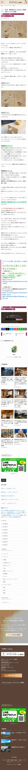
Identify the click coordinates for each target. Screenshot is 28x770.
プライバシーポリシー (17, 761)
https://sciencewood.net (10, 670)
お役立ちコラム (6, 14)
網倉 (4, 593)
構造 (2, 16)
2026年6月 (5, 530)
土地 (4, 568)
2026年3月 (5, 539)
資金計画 (5, 573)
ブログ (24, 760)
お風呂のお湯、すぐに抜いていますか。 (10, 499)
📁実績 (4, 559)
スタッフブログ (8, 16)
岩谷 (4, 590)
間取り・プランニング (8, 571)
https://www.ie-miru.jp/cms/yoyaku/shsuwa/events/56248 (14, 281)
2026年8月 (5, 524)
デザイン (5, 576)
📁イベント (5, 556)
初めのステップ (6, 565)
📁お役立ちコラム (7, 562)
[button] (3, 329)
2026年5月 (5, 533)
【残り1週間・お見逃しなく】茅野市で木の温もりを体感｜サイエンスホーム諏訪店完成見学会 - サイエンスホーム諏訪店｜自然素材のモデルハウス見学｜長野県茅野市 (13, 514)
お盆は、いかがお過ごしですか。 (8, 488)
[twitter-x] (12, 757)
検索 (4, 480)
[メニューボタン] (2, 2)
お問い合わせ (9, 761)
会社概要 (7, 760)
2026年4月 (5, 536)
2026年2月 (5, 542)
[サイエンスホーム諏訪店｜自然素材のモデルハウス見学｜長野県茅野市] (14, 2)
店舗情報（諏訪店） (14, 760)
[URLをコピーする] (25, 329)
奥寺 (13, 16)
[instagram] (14, 757)
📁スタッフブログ (7, 584)
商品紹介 (20, 760)
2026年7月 (5, 527)
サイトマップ (6, 602)
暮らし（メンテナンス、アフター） (17, 14)
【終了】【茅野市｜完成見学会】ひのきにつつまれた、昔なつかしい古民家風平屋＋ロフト (13, 511)
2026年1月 (5, 545)
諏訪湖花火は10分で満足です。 (8, 496)
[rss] (16, 757)
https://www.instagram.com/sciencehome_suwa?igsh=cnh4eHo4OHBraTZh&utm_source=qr (14, 295)
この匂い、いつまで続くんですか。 (9, 503)
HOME (3, 760)
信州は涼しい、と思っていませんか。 (9, 492)
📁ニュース (5, 553)
